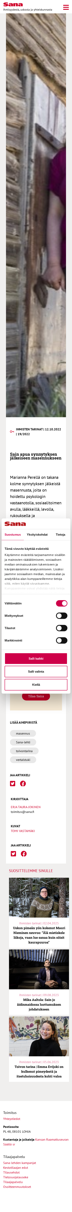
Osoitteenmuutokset (17, 1187)
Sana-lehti (23, 742)
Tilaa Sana (36, 696)
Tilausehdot (11, 1172)
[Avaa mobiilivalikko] (66, 6)
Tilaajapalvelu (13, 1182)
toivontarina (24, 751)
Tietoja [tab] (60, 534)
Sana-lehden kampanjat (19, 1163)
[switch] (61, 615)
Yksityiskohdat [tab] (37, 534)
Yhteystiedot (11, 1119)
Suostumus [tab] (13, 534)
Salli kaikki (36, 658)
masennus (23, 733)
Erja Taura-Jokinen (26, 807)
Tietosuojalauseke (15, 1177)
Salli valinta (36, 671)
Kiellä (36, 684)
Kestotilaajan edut (15, 1168)
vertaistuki (23, 760)
